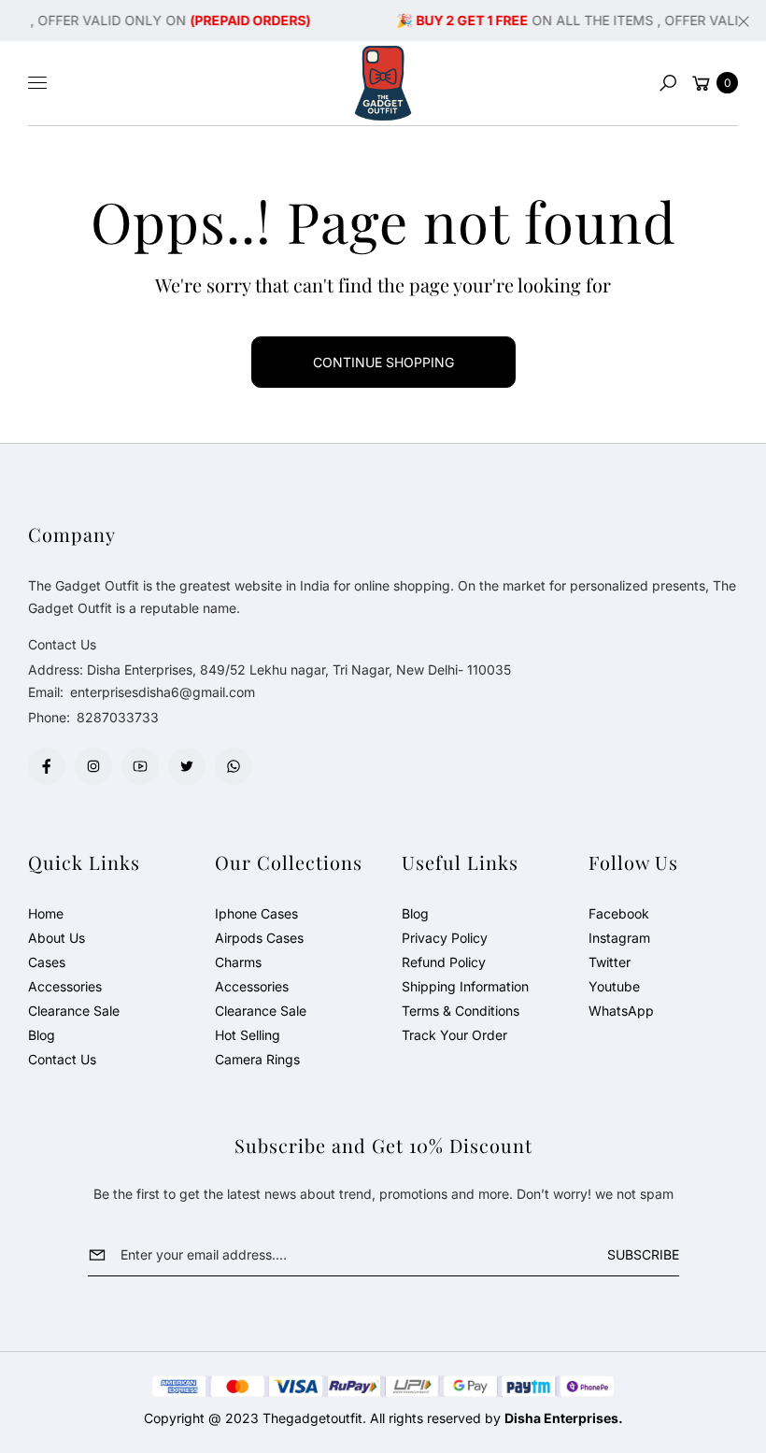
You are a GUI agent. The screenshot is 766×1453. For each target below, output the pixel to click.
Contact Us (62, 1059)
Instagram (619, 938)
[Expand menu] (37, 83)
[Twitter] (187, 766)
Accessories (65, 986)
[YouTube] (140, 766)
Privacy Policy (445, 938)
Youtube (614, 986)
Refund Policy (444, 962)
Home (46, 913)
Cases (46, 962)
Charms (238, 962)
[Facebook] (46, 766)
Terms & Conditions (460, 1011)
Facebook (619, 913)
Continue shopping (383, 362)
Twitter (610, 962)
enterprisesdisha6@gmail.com (160, 692)
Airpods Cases (259, 938)
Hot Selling (247, 1035)
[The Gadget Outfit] (383, 83)
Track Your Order (454, 1035)
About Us (56, 938)
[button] (667, 83)
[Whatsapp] (233, 766)
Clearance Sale (74, 1011)
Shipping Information (465, 986)
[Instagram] (93, 766)
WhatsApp (621, 1011)
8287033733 (118, 717)
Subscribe (643, 1254)
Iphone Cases (256, 913)
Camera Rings (257, 1059)
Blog (41, 1035)
